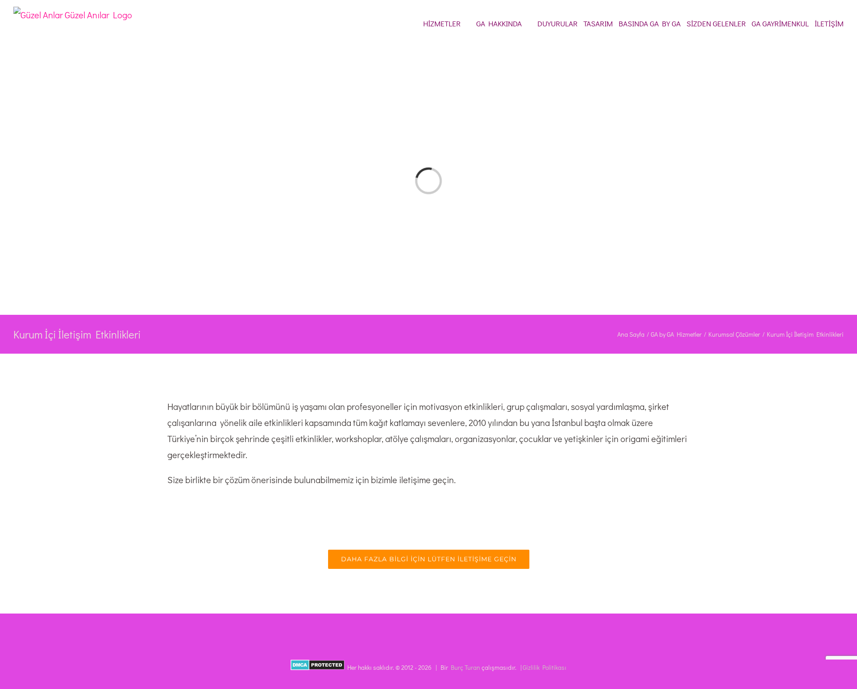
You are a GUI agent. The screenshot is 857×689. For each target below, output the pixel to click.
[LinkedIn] (428, 627)
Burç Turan (465, 667)
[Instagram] (416, 627)
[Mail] (440, 627)
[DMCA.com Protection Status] (318, 667)
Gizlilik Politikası (544, 667)
